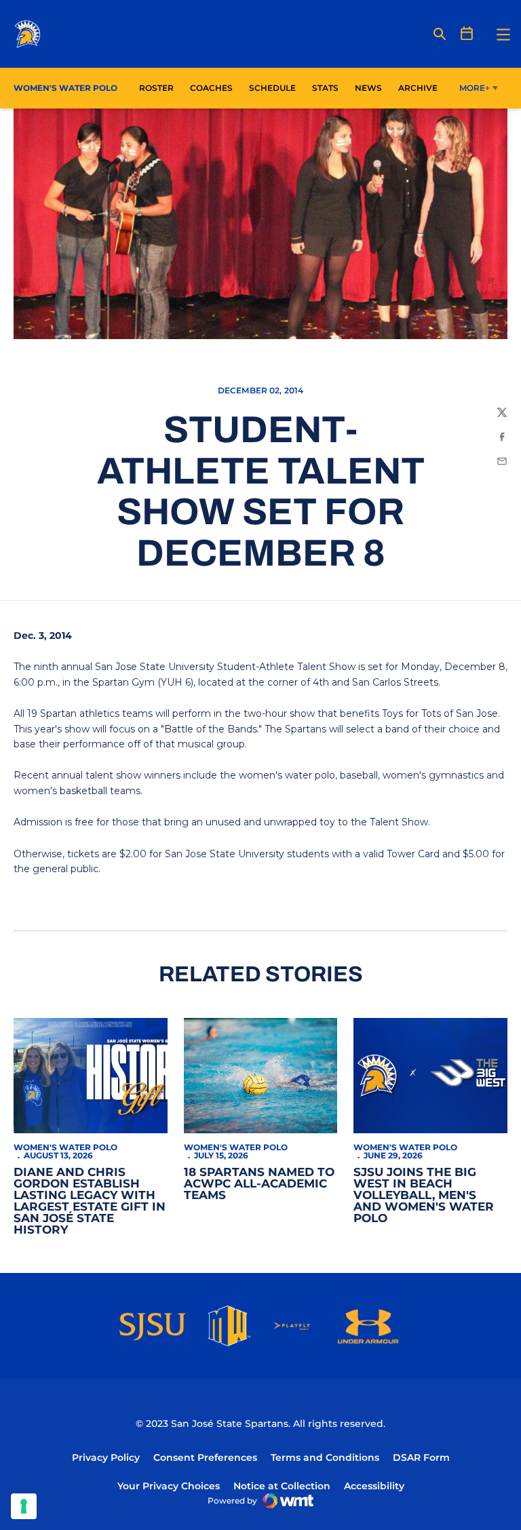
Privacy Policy (106, 1457)
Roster (156, 88)
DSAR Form (421, 1457)
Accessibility (374, 1485)
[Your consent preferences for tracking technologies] (24, 1506)
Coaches (211, 88)
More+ (474, 88)
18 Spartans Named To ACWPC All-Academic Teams (259, 1183)
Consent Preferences (205, 1457)
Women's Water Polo (65, 1147)
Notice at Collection (281, 1486)
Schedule (272, 88)
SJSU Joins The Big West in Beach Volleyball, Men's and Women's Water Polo (423, 1195)
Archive (418, 88)
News (368, 88)
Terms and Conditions (325, 1457)
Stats (329, 87)
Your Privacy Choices (168, 1486)
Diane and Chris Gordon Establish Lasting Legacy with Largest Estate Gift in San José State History (90, 1200)
